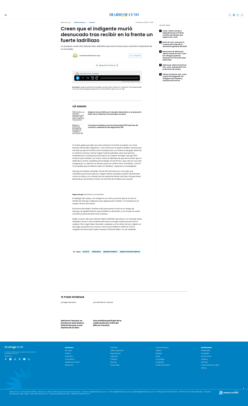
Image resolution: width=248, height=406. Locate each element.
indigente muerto (110, 252)
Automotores (206, 356)
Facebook (6, 359)
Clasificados (205, 350)
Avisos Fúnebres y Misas (210, 365)
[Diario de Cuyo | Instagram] (234, 15)
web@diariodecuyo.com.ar (98, 392)
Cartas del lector (162, 347)
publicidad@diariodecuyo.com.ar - (144, 392)
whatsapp (29, 359)
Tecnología (160, 359)
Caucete (86, 252)
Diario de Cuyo (66, 22)
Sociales (159, 353)
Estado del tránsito (163, 365)
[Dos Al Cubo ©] (229, 394)
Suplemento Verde (72, 362)
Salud (158, 356)
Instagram (10, 359)
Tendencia (160, 362)
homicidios (96, 252)
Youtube (24, 359)
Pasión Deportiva (116, 350)
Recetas (113, 362)
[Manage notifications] (243, 388)
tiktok (15, 359)
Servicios (204, 362)
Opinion (158, 350)
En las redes (114, 365)
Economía (69, 356)
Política (68, 353)
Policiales (113, 347)
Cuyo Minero (69, 359)
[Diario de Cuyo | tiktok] (242, 15)
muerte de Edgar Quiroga (130, 252)
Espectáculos (115, 353)
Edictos (204, 368)
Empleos (204, 359)
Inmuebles (205, 353)
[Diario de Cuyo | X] (238, 15)
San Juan (68, 350)
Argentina (114, 356)
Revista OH (69, 365)
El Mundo (113, 359)
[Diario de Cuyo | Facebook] (230, 15)
